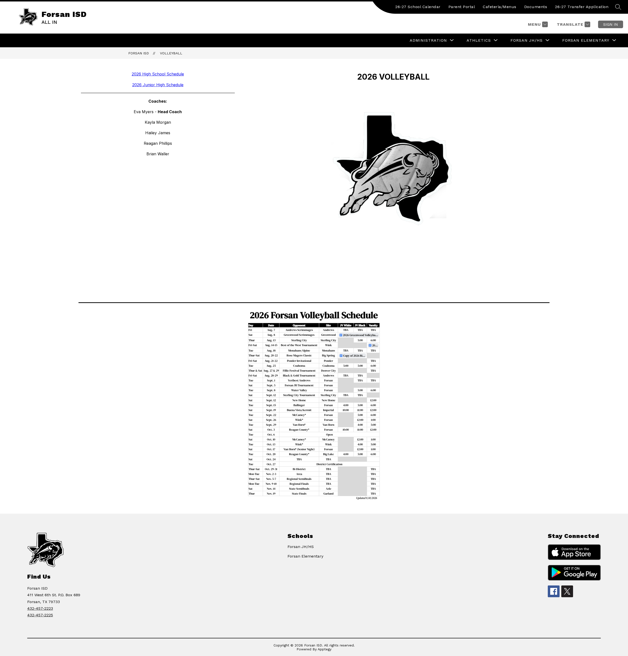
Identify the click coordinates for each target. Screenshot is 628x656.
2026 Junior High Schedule (157, 84)
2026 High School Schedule (158, 74)
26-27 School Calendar (418, 6)
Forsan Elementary (305, 556)
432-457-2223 (40, 608)
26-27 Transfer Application (581, 6)
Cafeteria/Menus (499, 6)
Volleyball (171, 53)
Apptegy (324, 649)
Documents (535, 6)
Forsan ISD (138, 53)
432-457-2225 (40, 615)
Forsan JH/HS (301, 546)
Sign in (610, 24)
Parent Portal (461, 6)
